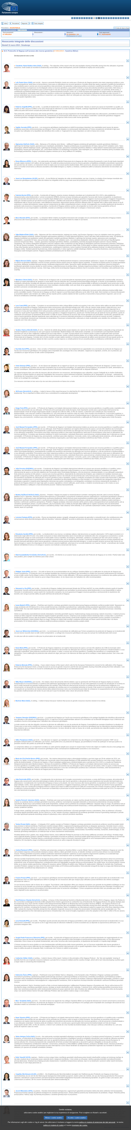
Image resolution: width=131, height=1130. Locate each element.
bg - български (72, 18)
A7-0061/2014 (7, 34)
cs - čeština (77, 18)
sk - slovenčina (121, 18)
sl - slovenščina (123, 18)
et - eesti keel (84, 18)
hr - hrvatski (96, 18)
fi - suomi (126, 18)
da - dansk (79, 18)
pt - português (116, 18)
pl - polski (113, 18)
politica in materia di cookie (53, 1125)
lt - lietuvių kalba (104, 18)
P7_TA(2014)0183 (105, 34)
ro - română (118, 18)
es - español (75, 18)
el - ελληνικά (87, 18)
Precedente (15, 23)
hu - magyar (106, 18)
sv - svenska (128, 18)
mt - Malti (109, 18)
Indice (6, 23)
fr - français (92, 18)
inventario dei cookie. (80, 1125)
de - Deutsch (82, 18)
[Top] (128, 61)
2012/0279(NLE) (15, 28)
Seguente (25, 23)
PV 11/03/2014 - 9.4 (73, 34)
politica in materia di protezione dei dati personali (97, 1122)
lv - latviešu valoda (101, 18)
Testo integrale (38, 23)
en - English (89, 18)
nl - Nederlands (111, 18)
